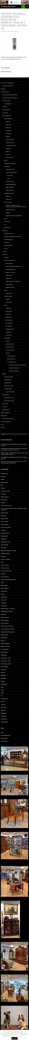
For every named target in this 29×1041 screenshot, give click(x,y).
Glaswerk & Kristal (9, 193)
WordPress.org (4, 741)
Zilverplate (7, 221)
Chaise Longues (10, 344)
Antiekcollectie (5, 91)
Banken (8, 341)
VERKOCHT (16, 31)
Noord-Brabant (10, 139)
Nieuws (3, 427)
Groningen (9, 133)
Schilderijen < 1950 (9, 397)
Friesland (8, 127)
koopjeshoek (5, 409)
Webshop (3, 88)
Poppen (4, 374)
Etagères (6, 257)
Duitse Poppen (7, 382)
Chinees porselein (8, 233)
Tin (5, 224)
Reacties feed (4, 738)
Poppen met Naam (8, 385)
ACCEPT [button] (14, 1038)
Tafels (5, 305)
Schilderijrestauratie (8, 418)
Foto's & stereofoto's (6, 527)
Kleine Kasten (9, 275)
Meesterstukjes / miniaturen (13, 281)
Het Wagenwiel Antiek (8, 6)
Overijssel (8, 148)
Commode (3, 494)
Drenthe (8, 121)
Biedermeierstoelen (14, 368)
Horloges (5, 112)
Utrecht (8, 151)
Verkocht (5, 406)
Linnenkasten (4, 605)
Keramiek (4, 230)
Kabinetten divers (10, 272)
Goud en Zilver (8, 202)
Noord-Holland (10, 142)
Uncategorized (4, 698)
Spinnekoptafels (10, 329)
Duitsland (10, 175)
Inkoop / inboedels (6, 421)
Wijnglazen (9, 199)
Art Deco (6, 242)
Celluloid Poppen (10, 391)
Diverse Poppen (8, 388)
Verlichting (3, 707)
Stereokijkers (9, 190)
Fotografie (7, 166)
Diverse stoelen (10, 347)
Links (2, 424)
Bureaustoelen (11, 356)
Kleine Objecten (6, 115)
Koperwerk (7, 227)
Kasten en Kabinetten (9, 260)
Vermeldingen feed (5, 735)
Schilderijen (5, 394)
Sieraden (8, 212)
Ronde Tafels (9, 323)
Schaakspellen (8, 103)
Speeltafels (3, 678)
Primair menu (27, 6)
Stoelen (8, 353)
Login (2, 732)
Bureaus (8, 299)
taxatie (2, 690)
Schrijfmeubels (8, 296)
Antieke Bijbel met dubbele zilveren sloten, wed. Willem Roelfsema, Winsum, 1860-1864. (14, 449)
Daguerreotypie (10, 169)
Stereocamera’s (10, 187)
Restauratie (4, 415)
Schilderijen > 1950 (9, 400)
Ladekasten (9, 278)
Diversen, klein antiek (9, 163)
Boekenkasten (9, 263)
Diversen (4, 106)
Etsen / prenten (6, 109)
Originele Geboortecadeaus (9, 94)
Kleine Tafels (9, 311)
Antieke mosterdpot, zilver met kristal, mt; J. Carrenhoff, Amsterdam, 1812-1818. (14, 462)
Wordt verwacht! (5, 412)
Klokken (4, 251)
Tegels (5, 248)
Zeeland (8, 154)
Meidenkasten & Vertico (7, 611)
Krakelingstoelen (13, 371)
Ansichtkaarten (8, 118)
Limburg (8, 136)
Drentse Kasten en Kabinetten (13, 266)
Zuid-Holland (9, 157)
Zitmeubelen (7, 338)
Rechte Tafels (9, 320)
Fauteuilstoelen (10, 350)
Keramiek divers (8, 245)
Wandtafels (9, 335)
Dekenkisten (9, 293)
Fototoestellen (10, 181)
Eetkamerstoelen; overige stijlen (17, 365)
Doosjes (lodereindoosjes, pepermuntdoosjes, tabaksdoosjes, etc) (16, 206)
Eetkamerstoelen (11, 362)
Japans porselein (8, 239)
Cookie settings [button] (20, 1036)
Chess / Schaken (6, 100)
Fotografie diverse (11, 184)
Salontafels (9, 326)
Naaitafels (8, 314)
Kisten (5, 290)
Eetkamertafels (4, 518)
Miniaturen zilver (10, 209)
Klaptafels (8, 308)
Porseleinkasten (10, 287)
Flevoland (8, 124)
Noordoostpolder (11, 145)
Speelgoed (5, 403)
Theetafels (8, 332)
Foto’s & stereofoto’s (11, 172)
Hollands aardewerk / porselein (12, 236)
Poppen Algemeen (8, 376)
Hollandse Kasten (10, 269)
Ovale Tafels (9, 317)
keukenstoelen (11, 359)
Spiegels (3, 681)
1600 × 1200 (10, 31)
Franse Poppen (8, 379)
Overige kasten (4, 634)
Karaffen (8, 196)
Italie (8, 178)
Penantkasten (9, 284)
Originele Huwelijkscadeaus (9, 97)
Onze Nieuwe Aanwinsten (7, 83)
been (5, 218)
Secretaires (9, 302)
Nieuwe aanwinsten (7, 85)
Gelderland (9, 130)
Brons (5, 160)
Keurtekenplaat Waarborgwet (14, 215)
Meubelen (5, 254)
